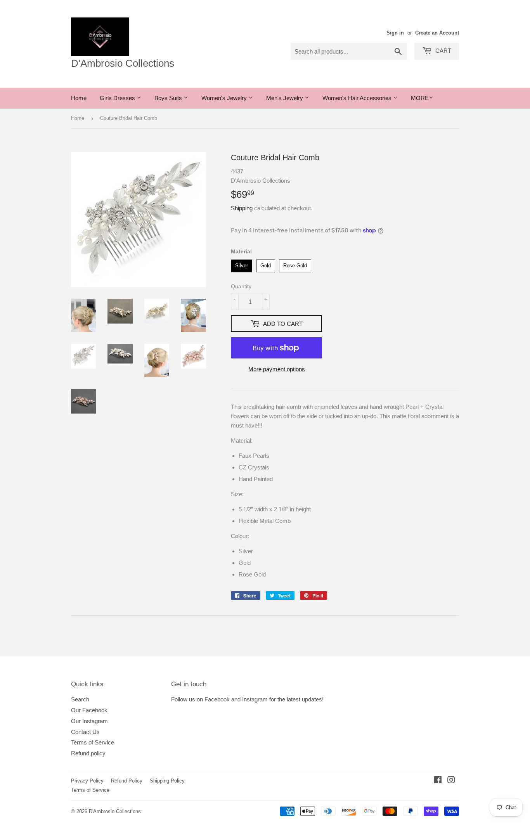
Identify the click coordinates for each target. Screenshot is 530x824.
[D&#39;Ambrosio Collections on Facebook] (438, 780)
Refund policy (88, 753)
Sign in (395, 33)
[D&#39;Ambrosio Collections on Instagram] (451, 780)
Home (79, 98)
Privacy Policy (87, 781)
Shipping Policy (167, 781)
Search (80, 699)
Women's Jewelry (224, 98)
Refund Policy (126, 781)
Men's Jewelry (285, 98)
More (420, 98)
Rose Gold (295, 264)
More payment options (276, 369)
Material (241, 251)
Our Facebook (89, 710)
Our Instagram (89, 721)
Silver (241, 264)
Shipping (242, 208)
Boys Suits (169, 98)
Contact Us (85, 732)
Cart (442, 50)
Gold (266, 264)
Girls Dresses (118, 98)
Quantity (241, 286)
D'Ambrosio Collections (122, 63)
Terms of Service (92, 742)
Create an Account (437, 33)
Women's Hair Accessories (357, 98)
